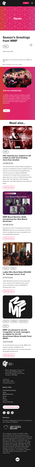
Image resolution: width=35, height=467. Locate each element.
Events (6, 268)
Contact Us (6, 379)
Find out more (8, 187)
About (4, 392)
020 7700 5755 (8, 381)
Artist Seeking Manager (9, 390)
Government (23, 321)
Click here (5, 60)
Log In (26, 3)
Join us (6, 111)
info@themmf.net (9, 383)
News (5, 46)
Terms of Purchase (8, 402)
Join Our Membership (11, 407)
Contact (5, 400)
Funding (14, 321)
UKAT (5, 152)
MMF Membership (8, 394)
